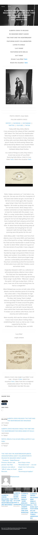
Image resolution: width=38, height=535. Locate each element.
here (25, 59)
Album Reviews (22, 528)
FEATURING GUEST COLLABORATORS (18, 456)
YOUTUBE (20, 125)
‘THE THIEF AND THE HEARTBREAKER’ (13, 454)
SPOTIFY (8, 123)
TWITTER (11, 125)
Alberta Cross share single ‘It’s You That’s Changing (17, 498)
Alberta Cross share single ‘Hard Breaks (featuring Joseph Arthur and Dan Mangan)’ (25, 503)
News (11, 528)
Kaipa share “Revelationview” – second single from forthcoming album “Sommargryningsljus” (27, 467)
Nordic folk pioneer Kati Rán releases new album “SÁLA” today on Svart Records (9, 467)
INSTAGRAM (26, 123)
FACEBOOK (16, 123)
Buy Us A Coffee (5, 528)
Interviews (15, 528)
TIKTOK (27, 125)
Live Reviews (5, 529)
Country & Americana (14, 529)
